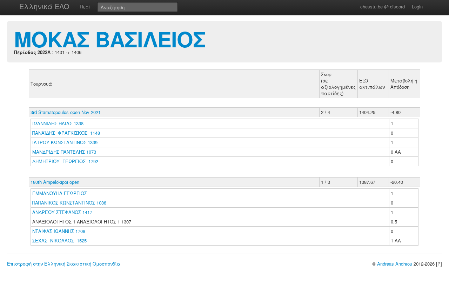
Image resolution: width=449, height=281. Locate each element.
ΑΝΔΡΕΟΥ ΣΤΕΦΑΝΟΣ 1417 (62, 212)
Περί (85, 6)
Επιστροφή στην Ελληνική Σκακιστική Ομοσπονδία (63, 263)
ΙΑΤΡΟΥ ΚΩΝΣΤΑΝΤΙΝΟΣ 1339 (65, 142)
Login (417, 6)
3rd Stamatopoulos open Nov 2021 (66, 112)
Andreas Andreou (394, 263)
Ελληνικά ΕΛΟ (44, 6)
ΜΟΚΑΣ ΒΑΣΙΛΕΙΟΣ (110, 39)
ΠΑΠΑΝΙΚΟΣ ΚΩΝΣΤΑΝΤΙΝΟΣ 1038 (69, 202)
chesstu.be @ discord (382, 6)
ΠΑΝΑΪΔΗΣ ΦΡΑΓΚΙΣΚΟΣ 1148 (66, 132)
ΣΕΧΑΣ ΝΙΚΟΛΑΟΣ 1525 (59, 240)
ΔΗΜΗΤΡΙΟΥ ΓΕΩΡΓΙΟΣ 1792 (65, 161)
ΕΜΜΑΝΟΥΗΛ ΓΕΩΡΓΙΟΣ (60, 193)
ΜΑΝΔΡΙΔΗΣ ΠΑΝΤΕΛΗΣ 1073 (64, 151)
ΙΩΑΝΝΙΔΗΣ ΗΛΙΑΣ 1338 (57, 123)
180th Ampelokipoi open (55, 182)
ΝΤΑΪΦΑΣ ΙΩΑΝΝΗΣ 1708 (58, 231)
